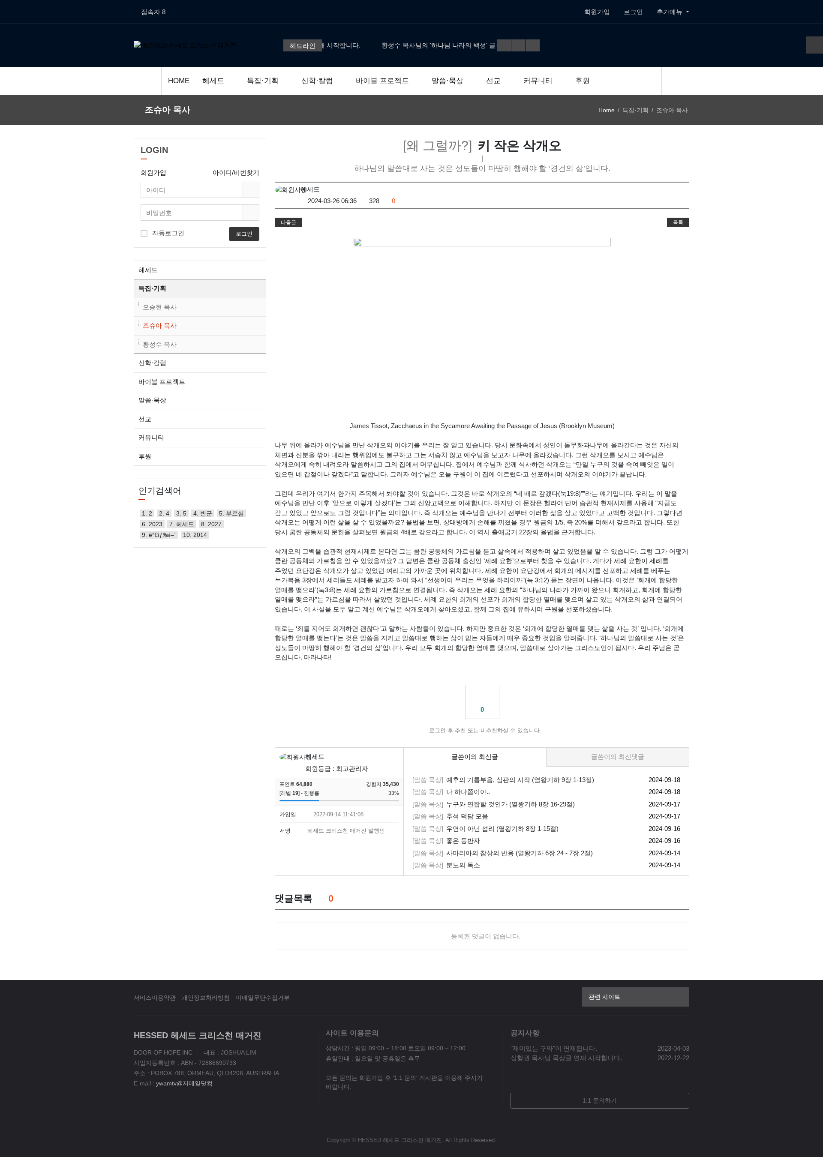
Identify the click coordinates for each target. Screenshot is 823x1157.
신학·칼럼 (318, 81)
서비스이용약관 (155, 997)
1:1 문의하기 (600, 1100)
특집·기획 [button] (152, 288)
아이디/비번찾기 (236, 172)
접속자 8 (153, 11)
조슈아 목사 (160, 325)
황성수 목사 (160, 344)
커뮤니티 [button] (151, 437)
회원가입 (597, 11)
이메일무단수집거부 (263, 997)
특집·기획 (264, 81)
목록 (678, 222)
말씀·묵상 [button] (152, 400)
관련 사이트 (604, 996)
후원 (582, 81)
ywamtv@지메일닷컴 (184, 1083)
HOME (178, 81)
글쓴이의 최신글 (474, 756)
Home (606, 110)
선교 (494, 81)
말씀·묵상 (449, 81)
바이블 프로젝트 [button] (161, 381)
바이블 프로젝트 (383, 81)
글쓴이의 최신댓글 (617, 756)
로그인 (633, 11)
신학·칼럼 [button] (152, 362)
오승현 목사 (160, 307)
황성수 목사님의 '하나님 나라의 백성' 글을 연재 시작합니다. (447, 45)
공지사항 (525, 1033)
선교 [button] (144, 419)
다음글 (288, 222)
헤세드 (214, 81)
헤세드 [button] (148, 269)
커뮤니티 (539, 81)
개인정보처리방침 (206, 997)
